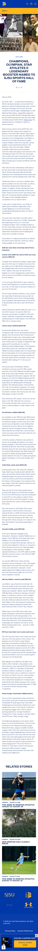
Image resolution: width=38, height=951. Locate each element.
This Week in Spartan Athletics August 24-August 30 (18, 806)
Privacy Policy (10, 931)
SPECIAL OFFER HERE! (27, 944)
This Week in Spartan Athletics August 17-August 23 (18, 880)
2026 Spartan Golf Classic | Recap (16, 843)
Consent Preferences (25, 931)
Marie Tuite (28, 120)
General (5, 802)
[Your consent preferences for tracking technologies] (3, 947)
